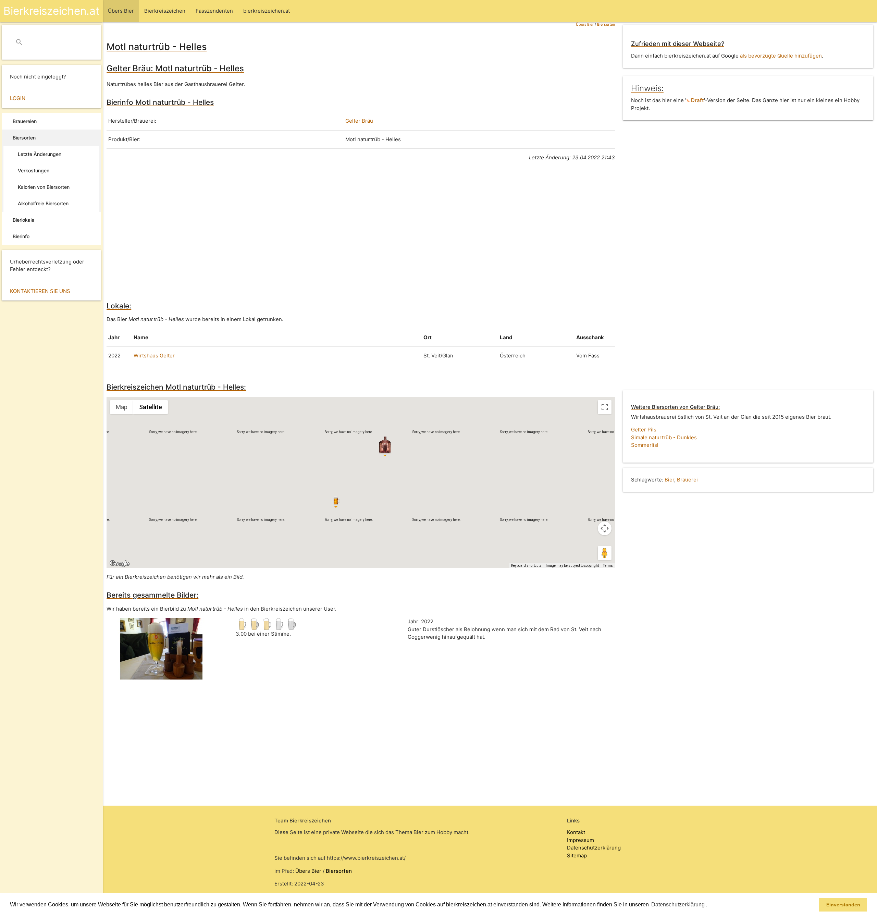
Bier (669, 479)
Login (17, 98)
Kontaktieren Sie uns (40, 291)
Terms (608, 565)
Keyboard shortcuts (526, 565)
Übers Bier (585, 24)
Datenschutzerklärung (594, 847)
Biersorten (606, 24)
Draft (697, 100)
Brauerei (687, 479)
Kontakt (576, 832)
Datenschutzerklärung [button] (678, 904)
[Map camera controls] (605, 528)
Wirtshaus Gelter (154, 355)
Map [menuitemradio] (121, 407)
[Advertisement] (312, 230)
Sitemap (577, 855)
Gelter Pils (643, 429)
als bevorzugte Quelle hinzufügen (781, 55)
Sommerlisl (644, 445)
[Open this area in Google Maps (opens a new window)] (119, 563)
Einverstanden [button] (843, 904)
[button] (709, 905)
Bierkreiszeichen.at (51, 10)
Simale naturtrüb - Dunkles (664, 437)
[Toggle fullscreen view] (605, 407)
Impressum (580, 840)
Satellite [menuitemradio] (150, 407)
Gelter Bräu (359, 121)
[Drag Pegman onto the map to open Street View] (605, 553)
